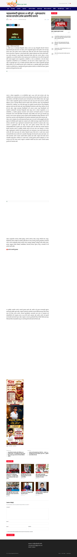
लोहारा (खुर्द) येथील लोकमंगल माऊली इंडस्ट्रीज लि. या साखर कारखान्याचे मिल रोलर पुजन (12, 494)
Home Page (63, 553)
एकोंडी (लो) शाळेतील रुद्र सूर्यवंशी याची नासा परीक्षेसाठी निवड (42, 493)
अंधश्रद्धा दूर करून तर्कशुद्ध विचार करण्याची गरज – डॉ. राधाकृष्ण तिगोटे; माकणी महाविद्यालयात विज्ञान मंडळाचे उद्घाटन (12, 476)
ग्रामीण (67, 8)
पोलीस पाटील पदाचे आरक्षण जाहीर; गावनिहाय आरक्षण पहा (62, 53)
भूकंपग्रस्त (14, 446)
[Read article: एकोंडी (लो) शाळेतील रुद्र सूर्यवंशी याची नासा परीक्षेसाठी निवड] (42, 486)
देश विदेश (13, 8)
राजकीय (18, 8)
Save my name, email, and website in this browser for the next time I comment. (20, 531)
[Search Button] (70, 8)
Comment (8, 507)
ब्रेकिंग (54, 8)
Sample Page (68, 553)
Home (59, 553)
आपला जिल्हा (20, 19)
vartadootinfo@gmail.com (35, 545)
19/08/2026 (37, 478)
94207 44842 (31, 547)
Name (7, 521)
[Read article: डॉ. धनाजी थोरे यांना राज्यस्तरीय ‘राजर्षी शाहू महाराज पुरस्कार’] (27, 486)
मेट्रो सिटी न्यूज (61, 8)
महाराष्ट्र (24, 8)
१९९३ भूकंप (10, 446)
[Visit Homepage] (16, 3)
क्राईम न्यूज (39, 8)
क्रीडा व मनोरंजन (47, 8)
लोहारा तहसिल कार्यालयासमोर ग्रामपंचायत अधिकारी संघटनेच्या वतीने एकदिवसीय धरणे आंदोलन (41, 476)
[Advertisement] (27, 158)
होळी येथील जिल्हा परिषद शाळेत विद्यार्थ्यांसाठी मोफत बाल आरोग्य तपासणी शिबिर (26, 476)
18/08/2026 (37, 495)
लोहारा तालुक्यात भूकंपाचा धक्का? (57, 31)
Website (29, 526)
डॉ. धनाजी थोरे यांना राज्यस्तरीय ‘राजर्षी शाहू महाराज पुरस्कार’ (27, 493)
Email (7, 526)
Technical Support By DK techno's (13, 553)
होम (8, 8)
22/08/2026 (23, 478)
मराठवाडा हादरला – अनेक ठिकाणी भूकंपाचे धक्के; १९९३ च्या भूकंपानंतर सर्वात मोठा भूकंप (62, 49)
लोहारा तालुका (24, 19)
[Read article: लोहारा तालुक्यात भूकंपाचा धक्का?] (61, 23)
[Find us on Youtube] (70, 3)
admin (11, 19)
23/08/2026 (8, 479)
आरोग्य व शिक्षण (32, 8)
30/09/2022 (15, 19)
